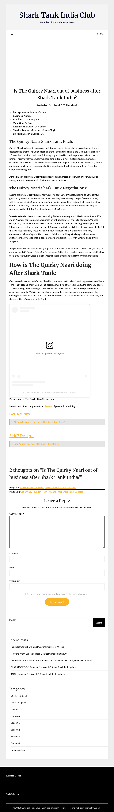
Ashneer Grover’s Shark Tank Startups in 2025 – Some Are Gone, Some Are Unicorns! (52, 660)
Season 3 (15, 736)
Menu (100, 33)
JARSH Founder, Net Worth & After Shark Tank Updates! (38, 674)
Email (13, 567)
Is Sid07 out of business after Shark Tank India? (35, 443)
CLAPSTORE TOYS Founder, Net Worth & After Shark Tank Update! (44, 667)
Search (13, 620)
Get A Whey (19, 414)
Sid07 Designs (21, 436)
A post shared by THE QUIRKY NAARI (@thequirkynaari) (49, 392)
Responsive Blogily (75, 807)
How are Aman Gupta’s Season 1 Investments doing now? (39, 653)
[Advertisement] (57, 61)
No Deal (15, 709)
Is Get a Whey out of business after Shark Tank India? (38, 422)
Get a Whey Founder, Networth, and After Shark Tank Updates (51, 491)
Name (13, 553)
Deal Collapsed (18, 702)
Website (14, 581)
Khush (74, 105)
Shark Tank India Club (57, 15)
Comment (16, 513)
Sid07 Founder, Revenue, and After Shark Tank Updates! (48, 487)
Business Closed (19, 695)
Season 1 (49, 406)
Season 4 (15, 743)
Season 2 (15, 729)
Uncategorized (18, 750)
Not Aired (15, 716)
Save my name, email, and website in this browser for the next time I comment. (57, 594)
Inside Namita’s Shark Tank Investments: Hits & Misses (37, 646)
